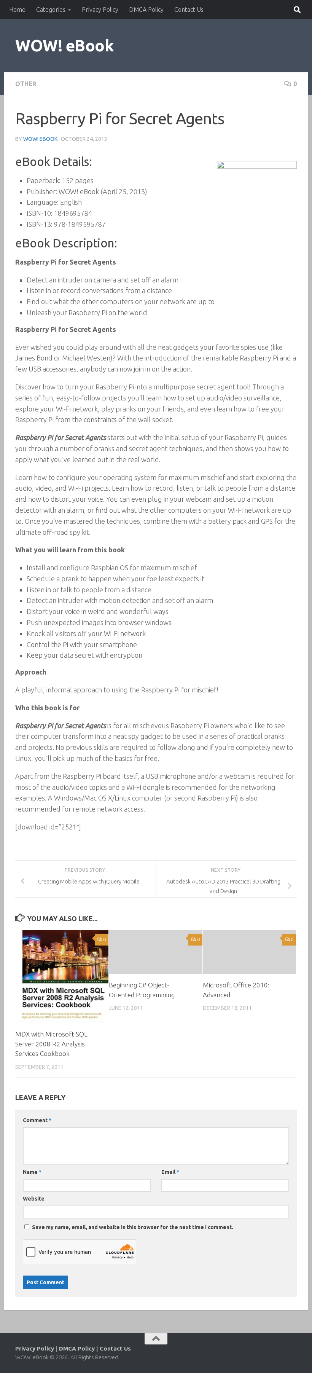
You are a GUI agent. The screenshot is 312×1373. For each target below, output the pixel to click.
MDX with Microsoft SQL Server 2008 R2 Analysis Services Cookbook (51, 1043)
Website (34, 1199)
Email (170, 1172)
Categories (50, 9)
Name (32, 1172)
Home (17, 9)
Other (25, 83)
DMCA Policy (146, 9)
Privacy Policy (100, 9)
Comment (37, 1120)
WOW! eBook (64, 45)
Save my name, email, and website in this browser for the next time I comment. (132, 1227)
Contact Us (189, 9)
